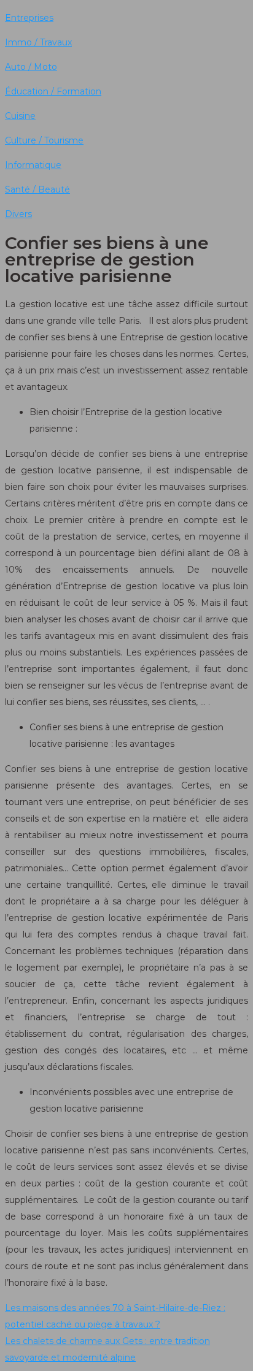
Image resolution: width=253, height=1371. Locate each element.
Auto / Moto (31, 66)
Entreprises (29, 17)
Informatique (33, 164)
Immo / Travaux (38, 42)
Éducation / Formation (53, 91)
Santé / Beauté (37, 189)
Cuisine (20, 115)
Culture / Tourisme (44, 140)
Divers (18, 214)
